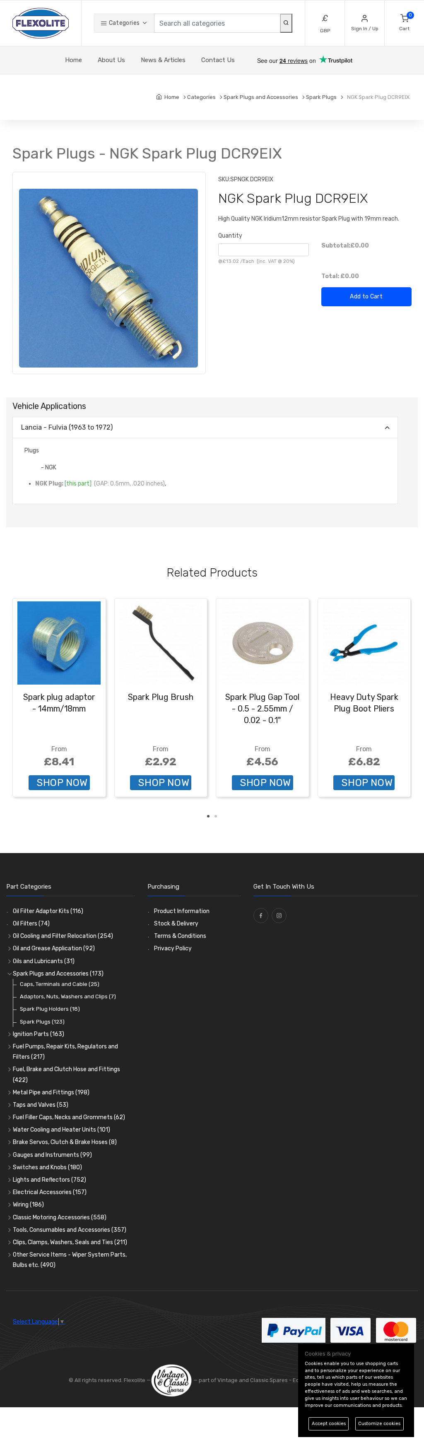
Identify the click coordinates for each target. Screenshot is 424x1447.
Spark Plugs (42, 1022)
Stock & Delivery (176, 923)
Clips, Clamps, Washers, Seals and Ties (70, 1242)
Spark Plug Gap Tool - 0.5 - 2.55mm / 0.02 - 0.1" (262, 708)
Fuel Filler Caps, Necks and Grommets (69, 1117)
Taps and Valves (40, 1104)
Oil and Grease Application (54, 948)
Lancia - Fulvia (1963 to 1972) (67, 427)
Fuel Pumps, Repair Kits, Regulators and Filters (65, 1051)
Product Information (182, 911)
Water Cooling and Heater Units (61, 1129)
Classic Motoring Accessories (59, 1217)
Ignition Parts (38, 1034)
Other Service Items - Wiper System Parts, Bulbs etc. (70, 1260)
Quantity (230, 235)
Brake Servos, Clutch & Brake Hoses (65, 1142)
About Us (111, 60)
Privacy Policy (173, 948)
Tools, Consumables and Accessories (69, 1229)
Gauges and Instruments (52, 1155)
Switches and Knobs (47, 1167)
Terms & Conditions (180, 936)
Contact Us (218, 60)
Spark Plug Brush (160, 697)
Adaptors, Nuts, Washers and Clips (68, 996)
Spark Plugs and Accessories (58, 973)
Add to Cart (366, 296)
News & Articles (163, 60)
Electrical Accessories (50, 1192)
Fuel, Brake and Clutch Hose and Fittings (66, 1074)
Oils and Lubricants (44, 961)
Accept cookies (329, 1423)
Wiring (28, 1204)
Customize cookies (379, 1423)
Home (73, 60)
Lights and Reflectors (49, 1179)
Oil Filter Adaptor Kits (48, 911)
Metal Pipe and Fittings (51, 1092)
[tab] (205, 427)
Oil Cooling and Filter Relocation (63, 936)
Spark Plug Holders (50, 1009)
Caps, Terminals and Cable (59, 984)
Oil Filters (31, 923)
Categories (123, 22)
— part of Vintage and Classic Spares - (242, 1380)
